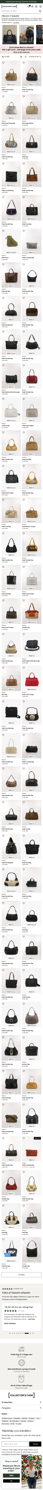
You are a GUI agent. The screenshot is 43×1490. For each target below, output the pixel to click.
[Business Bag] (31, 1048)
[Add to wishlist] (3, 63)
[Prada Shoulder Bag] (31, 73)
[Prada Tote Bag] (11, 275)
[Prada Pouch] (11, 241)
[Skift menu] (40, 7)
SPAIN (12, 1424)
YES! (11, 1475)
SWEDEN (24, 1418)
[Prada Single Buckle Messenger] (31, 644)
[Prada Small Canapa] (11, 73)
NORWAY (32, 1418)
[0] (29, 7)
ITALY (38, 1418)
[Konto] (32, 7)
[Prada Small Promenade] (11, 107)
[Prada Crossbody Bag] (11, 174)
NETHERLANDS (14, 1421)
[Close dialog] (40, 1457)
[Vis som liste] (25, 57)
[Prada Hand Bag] (31, 207)
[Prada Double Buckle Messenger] (11, 376)
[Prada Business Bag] (31, 947)
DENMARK (17, 1418)
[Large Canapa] (31, 812)
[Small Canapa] (11, 409)
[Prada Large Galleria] (31, 409)
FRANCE (30, 1421)
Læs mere (16, 22)
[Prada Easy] (31, 140)
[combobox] (21, 11)
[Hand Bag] (11, 678)
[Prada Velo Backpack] (11, 846)
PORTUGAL (5, 1424)
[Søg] (40, 11)
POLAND (18, 1424)
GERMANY (5, 1421)
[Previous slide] (10, 1333)
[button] (12, 1333)
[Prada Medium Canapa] (31, 510)
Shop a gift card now (21, 52)
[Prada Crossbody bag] (31, 1148)
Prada (4, 87)
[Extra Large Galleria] (31, 107)
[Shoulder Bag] (31, 611)
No (11, 1481)
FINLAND (23, 1421)
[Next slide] (33, 1333)
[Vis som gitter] (21, 57)
